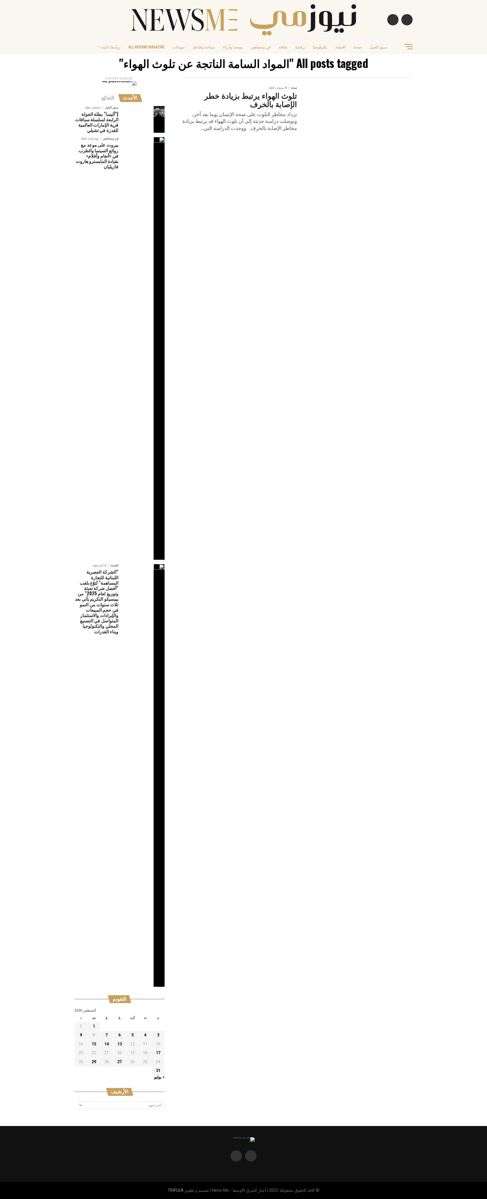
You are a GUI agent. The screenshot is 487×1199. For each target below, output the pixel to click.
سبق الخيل (378, 47)
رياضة (300, 47)
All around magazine (146, 47)
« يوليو (159, 1077)
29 (94, 1061)
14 (106, 1044)
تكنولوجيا (320, 47)
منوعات (178, 47)
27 (119, 1061)
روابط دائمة (110, 47)
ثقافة (283, 47)
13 (119, 1044)
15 (94, 1044)
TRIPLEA (175, 1190)
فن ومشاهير (261, 47)
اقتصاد (340, 47)
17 (158, 1052)
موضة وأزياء (233, 47)
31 (158, 1070)
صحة (357, 47)
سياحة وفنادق (204, 47)
